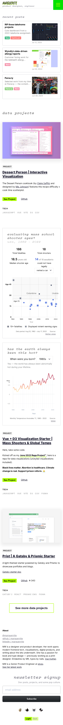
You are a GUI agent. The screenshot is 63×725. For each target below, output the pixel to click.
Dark (35, 719)
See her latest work (12, 667)
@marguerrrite (9, 635)
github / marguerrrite (12, 638)
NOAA (53, 421)
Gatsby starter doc (11, 572)
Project (7, 166)
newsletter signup (37, 677)
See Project (9, 199)
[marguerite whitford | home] (23, 4)
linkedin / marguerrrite (13, 641)
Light (28, 719)
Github (24, 199)
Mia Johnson (22, 186)
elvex (40, 664)
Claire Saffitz (43, 183)
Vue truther (50, 659)
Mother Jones (50, 334)
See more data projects (31, 608)
